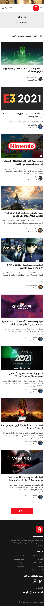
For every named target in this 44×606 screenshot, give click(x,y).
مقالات (28, 36)
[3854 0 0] (22, 98)
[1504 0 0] (22, 53)
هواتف (40, 566)
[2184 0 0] (22, 410)
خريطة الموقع (38, 562)
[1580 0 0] (22, 306)
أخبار (35, 36)
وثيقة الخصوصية (18, 559)
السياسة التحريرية (37, 569)
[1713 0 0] (22, 358)
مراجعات (21, 36)
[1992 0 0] (22, 198)
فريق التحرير (20, 555)
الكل (40, 36)
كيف (14, 36)
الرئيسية (27, 22)
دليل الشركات (20, 562)
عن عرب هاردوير (38, 555)
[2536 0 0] (22, 462)
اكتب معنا (21, 566)
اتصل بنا (40, 559)
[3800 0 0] (22, 146)
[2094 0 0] (22, 250)
